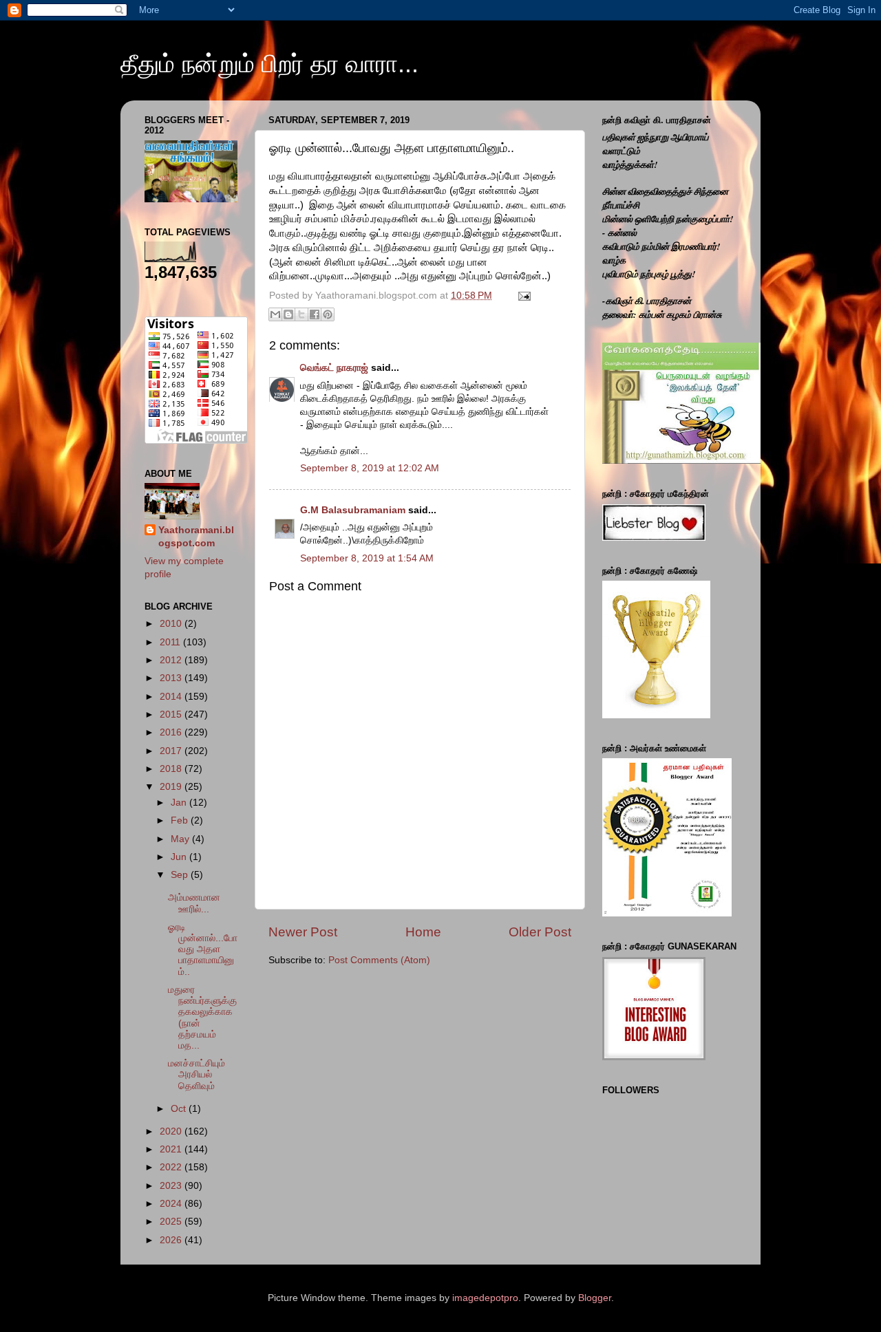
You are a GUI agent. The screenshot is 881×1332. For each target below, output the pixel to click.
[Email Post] (522, 295)
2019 (172, 787)
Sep (181, 875)
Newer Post (302, 932)
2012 (172, 660)
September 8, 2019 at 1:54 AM (367, 558)
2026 (172, 1240)
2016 (172, 732)
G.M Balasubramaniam (352, 510)
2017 (172, 751)
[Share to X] (301, 314)
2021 (172, 1149)
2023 (172, 1186)
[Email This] (275, 314)
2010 (172, 624)
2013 (172, 678)
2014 (172, 696)
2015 (172, 714)
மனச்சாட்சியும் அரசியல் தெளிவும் (196, 1074)
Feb (181, 820)
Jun (180, 857)
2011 (171, 642)
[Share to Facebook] (314, 314)
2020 (172, 1131)
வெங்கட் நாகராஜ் (334, 368)
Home (423, 932)
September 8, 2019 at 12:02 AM (369, 468)
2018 (172, 769)
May (181, 839)
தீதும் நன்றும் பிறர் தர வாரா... (269, 64)
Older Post (540, 932)
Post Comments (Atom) (379, 960)
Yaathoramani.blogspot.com (196, 536)
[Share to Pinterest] (328, 314)
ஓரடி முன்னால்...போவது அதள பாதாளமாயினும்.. (202, 949)
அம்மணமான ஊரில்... (194, 903)
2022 (172, 1167)
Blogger (594, 1298)
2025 (172, 1221)
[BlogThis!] (288, 314)
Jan (180, 802)
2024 (172, 1204)
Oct (180, 1109)
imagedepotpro (485, 1298)
